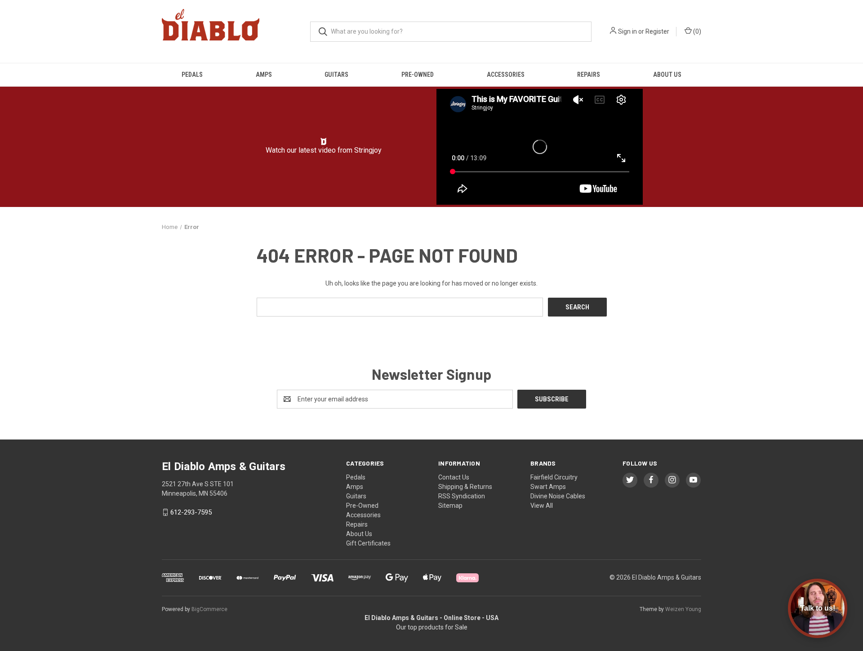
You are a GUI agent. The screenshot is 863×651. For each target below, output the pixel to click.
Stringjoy (368, 150)
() (696, 31)
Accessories (506, 74)
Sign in (627, 31)
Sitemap (450, 505)
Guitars (336, 74)
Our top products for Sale (431, 627)
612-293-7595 (191, 512)
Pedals (192, 74)
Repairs (588, 74)
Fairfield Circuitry (554, 477)
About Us (667, 74)
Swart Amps (548, 486)
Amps (264, 74)
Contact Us (453, 477)
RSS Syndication (461, 496)
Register (657, 31)
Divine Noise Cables (557, 496)
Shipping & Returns (465, 486)
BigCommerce (209, 609)
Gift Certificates (368, 543)
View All (541, 505)
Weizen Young (683, 609)
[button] (324, 141)
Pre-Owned (417, 74)
